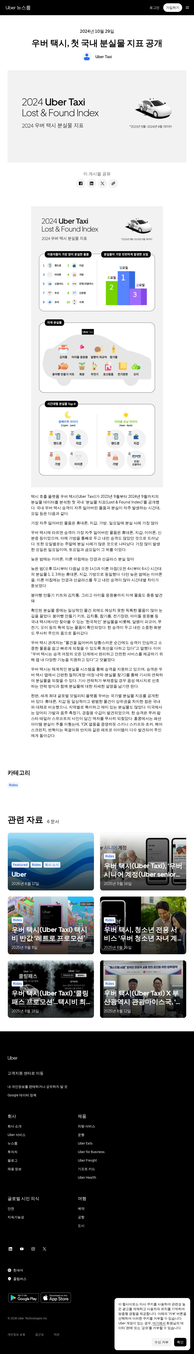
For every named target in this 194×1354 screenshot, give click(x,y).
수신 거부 (161, 1342)
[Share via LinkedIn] (91, 183)
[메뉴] (187, 7)
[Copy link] (113, 183)
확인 (180, 1342)
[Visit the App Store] (56, 1298)
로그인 (154, 7)
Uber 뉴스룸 (18, 7)
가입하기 (172, 7)
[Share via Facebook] (80, 183)
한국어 (18, 1270)
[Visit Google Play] (24, 1298)
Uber (13, 1058)
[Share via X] (102, 183)
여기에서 (159, 1323)
